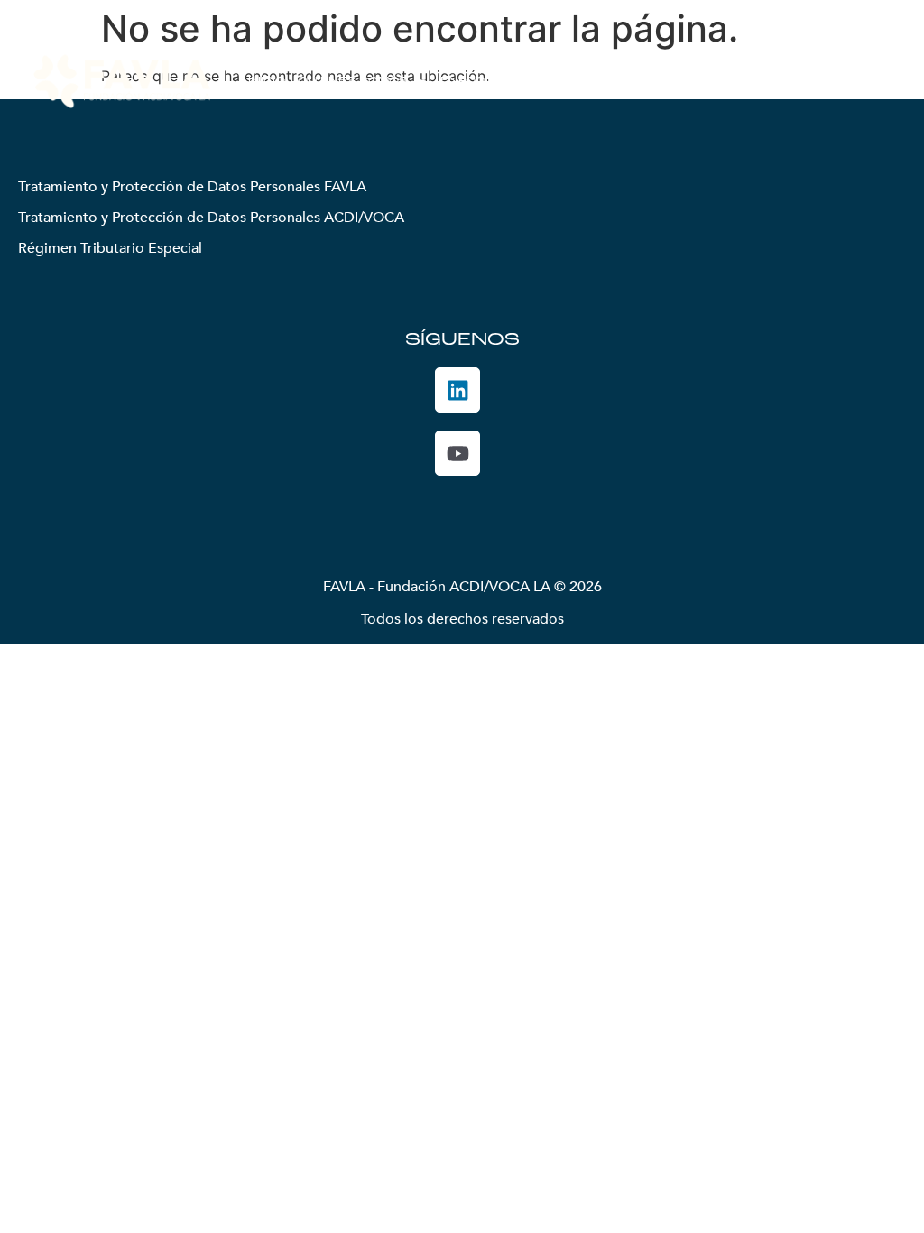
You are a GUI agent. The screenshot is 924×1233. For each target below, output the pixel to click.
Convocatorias (687, 81)
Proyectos (557, 81)
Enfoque (472, 81)
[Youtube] (457, 453)
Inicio (266, 81)
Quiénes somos (353, 81)
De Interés (795, 81)
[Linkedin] (457, 390)
